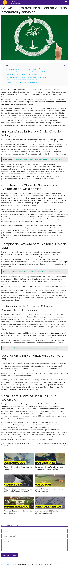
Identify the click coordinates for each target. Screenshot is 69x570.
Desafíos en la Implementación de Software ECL (21, 80)
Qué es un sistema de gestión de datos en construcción (16, 444)
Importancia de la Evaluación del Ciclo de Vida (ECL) (23, 69)
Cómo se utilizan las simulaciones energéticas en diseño (51, 444)
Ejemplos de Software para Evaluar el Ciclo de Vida (22, 74)
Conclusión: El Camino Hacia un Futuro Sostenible (22, 82)
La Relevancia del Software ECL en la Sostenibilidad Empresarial (26, 77)
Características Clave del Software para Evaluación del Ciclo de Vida (28, 72)
